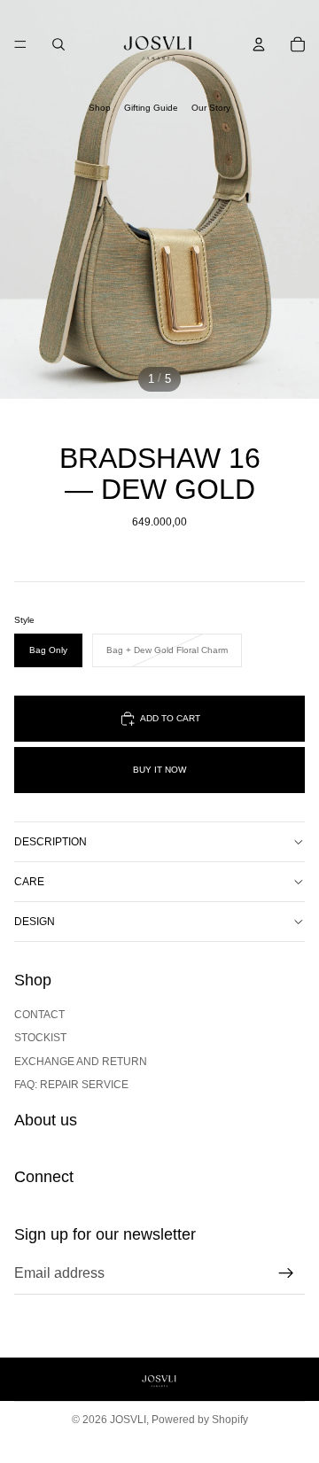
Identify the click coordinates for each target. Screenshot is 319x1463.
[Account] (258, 44)
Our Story (210, 108)
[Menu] (20, 44)
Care (29, 881)
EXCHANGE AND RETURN (80, 1060)
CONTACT (39, 1014)
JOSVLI (128, 1419)
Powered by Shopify (200, 1419)
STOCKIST (40, 1037)
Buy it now (159, 769)
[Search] (58, 44)
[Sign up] (286, 1273)
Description (50, 842)
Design (34, 921)
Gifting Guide (151, 108)
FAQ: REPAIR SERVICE (71, 1084)
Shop (100, 108)
